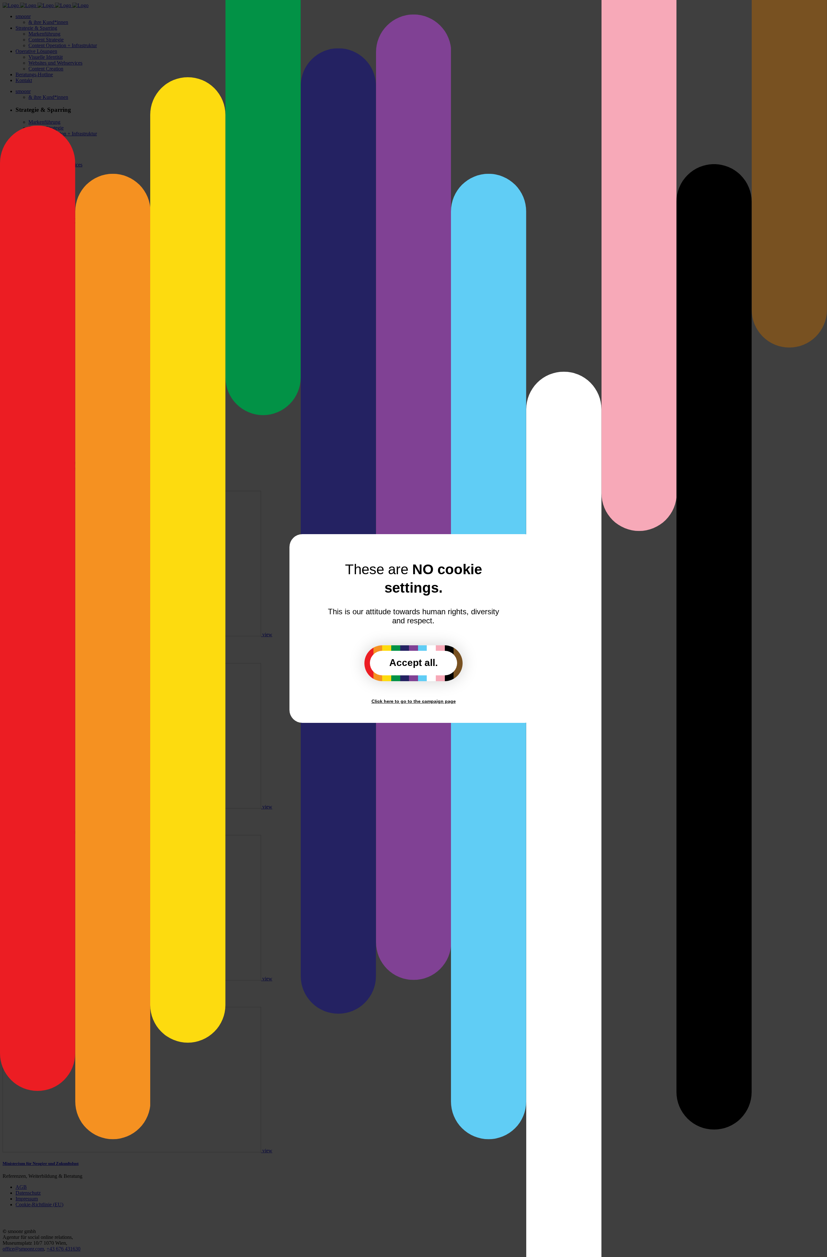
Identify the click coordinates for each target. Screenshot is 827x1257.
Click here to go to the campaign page (414, 701)
